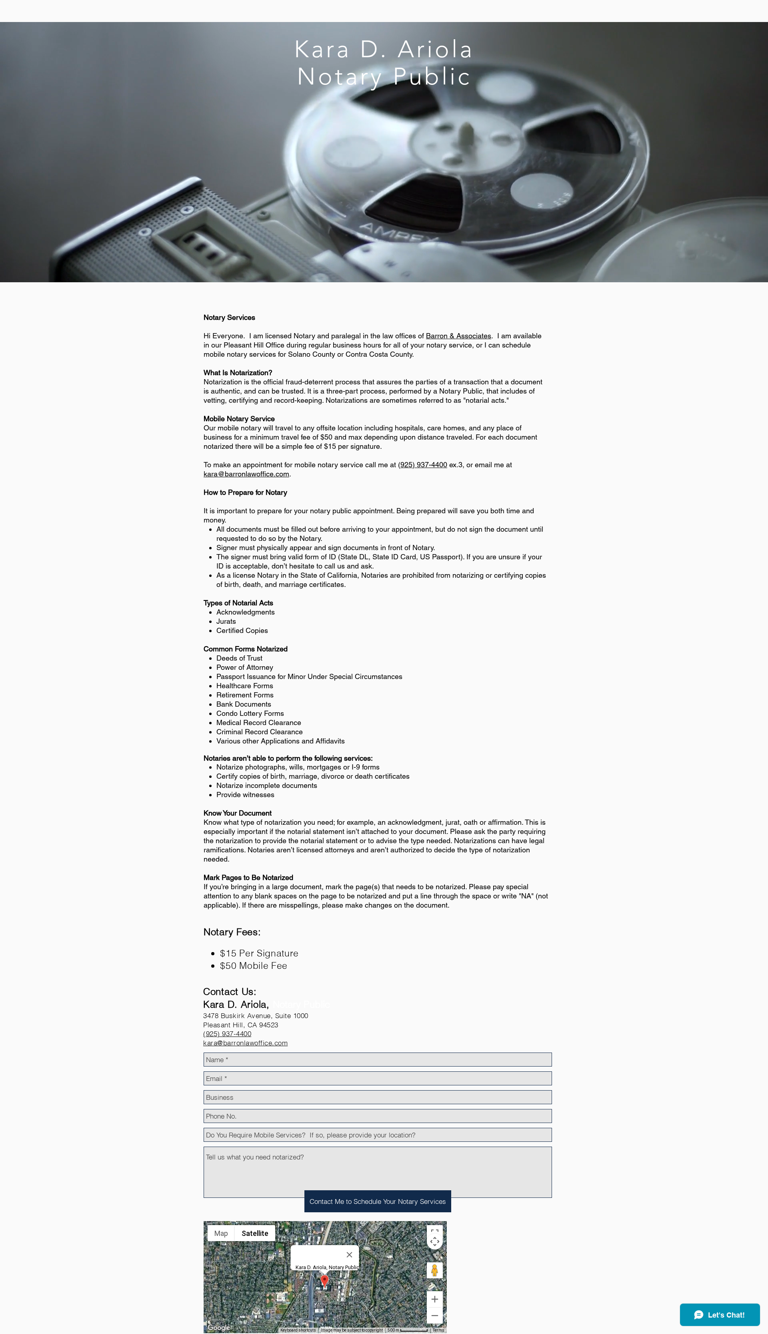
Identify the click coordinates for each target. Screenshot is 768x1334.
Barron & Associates (458, 335)
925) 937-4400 (423, 464)
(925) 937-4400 (227, 1033)
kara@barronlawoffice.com (246, 474)
